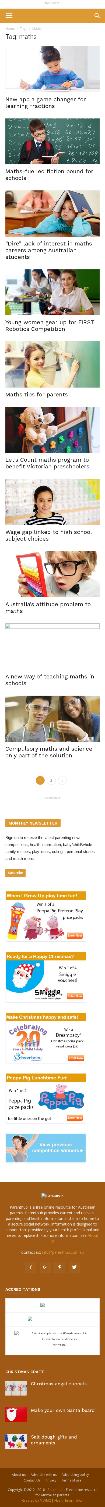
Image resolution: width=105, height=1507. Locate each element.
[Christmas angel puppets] (16, 1388)
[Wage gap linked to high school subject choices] (52, 502)
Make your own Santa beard (63, 1410)
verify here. (59, 1344)
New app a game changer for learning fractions (45, 102)
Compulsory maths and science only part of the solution (48, 752)
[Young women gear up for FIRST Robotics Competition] (52, 292)
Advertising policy (75, 1474)
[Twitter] (74, 1267)
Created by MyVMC (36, 1500)
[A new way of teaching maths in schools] (52, 646)
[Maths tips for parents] (52, 364)
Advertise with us (44, 1474)
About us (19, 1474)
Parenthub (56, 1489)
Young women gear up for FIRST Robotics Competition (49, 325)
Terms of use (71, 1480)
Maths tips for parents (36, 394)
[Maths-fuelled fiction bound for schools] (52, 141)
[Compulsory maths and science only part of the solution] (52, 719)
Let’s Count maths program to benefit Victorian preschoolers (47, 463)
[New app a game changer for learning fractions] (52, 69)
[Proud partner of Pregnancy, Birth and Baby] (52, 1319)
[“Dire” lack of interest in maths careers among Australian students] (52, 213)
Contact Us (32, 1480)
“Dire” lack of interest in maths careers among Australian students (48, 250)
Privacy (51, 1480)
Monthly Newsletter (33, 823)
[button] (97, 16)
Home (10, 28)
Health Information (68, 1500)
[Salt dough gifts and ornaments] (16, 1441)
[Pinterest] (59, 1267)
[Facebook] (30, 1267)
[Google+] (45, 1267)
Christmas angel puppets (59, 1383)
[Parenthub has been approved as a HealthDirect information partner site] (52, 1305)
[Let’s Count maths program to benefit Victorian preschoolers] (52, 430)
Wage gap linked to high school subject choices (48, 535)
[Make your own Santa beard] (16, 1414)
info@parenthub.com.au (63, 1252)
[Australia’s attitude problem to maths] (52, 574)
